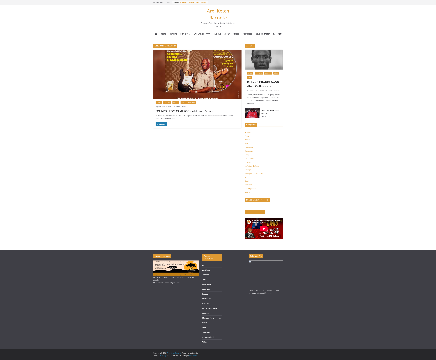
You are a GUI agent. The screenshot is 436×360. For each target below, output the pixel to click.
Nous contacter (263, 34)
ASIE (246, 143)
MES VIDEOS (247, 34)
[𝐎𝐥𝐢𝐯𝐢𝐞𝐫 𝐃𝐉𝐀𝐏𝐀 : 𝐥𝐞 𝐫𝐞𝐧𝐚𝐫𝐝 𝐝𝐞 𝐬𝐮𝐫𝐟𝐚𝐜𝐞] (252, 113)
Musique (217, 34)
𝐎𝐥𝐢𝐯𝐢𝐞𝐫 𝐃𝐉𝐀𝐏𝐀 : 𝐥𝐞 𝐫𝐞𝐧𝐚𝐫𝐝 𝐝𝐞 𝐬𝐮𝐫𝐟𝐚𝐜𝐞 (270, 112)
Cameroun (167, 102)
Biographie (258, 73)
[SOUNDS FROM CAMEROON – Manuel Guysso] (197, 74)
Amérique (248, 136)
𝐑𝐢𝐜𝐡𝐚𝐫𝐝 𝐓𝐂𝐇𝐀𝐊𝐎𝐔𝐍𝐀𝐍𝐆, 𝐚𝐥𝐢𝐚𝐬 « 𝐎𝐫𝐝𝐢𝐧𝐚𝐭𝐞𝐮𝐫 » (263, 84)
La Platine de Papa (202, 34)
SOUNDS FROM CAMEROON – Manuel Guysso (185, 111)
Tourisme (248, 185)
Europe (247, 155)
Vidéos (236, 34)
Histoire (173, 34)
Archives (248, 140)
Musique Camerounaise (188, 102)
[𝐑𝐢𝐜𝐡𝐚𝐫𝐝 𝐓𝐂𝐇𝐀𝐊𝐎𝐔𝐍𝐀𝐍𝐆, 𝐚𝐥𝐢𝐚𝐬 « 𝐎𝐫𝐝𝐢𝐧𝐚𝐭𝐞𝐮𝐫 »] (264, 60)
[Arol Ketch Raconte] (156, 34)
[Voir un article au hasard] (280, 34)
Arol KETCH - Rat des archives (176, 107)
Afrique (158, 102)
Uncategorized (250, 188)
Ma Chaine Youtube (254, 212)
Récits (163, 34)
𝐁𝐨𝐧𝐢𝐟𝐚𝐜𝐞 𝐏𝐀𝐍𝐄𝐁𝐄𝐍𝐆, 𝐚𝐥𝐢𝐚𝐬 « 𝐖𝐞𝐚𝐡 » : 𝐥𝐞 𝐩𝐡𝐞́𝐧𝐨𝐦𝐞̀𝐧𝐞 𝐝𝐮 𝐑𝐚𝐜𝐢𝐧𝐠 (193, 3)
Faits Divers (185, 34)
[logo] (176, 262)
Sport (227, 34)
